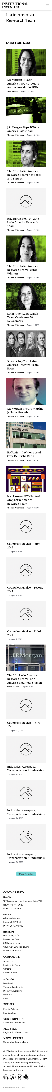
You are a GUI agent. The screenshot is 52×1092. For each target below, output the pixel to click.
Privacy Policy (38, 1066)
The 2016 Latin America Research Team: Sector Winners (22, 269)
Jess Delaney (12, 91)
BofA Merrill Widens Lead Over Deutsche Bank (24, 454)
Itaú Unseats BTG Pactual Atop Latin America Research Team (23, 500)
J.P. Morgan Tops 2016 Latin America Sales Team (25, 129)
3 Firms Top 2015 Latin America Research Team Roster (23, 364)
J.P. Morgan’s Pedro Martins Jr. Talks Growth (25, 410)
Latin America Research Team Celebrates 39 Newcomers (22, 317)
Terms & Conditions (28, 1059)
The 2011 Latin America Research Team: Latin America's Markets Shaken (24, 679)
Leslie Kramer (13, 687)
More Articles (26, 874)
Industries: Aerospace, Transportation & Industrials (26, 768)
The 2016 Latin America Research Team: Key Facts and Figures (24, 174)
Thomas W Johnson (15, 135)
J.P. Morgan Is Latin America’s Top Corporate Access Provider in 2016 (23, 83)
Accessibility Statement (15, 1066)
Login (23, 1087)
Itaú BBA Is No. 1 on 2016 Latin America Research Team (23, 222)
